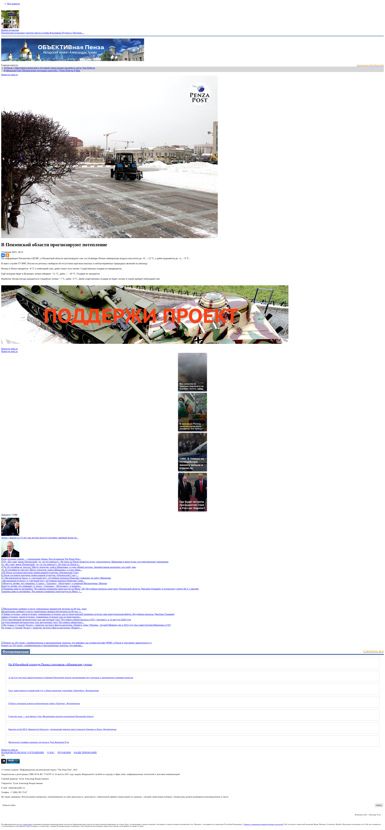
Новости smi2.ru (9, 74)
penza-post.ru (28, 824)
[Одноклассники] (7, 255)
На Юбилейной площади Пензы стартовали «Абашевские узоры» (50, 664)
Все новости (13, 3)
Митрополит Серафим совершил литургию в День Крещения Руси (38, 742)
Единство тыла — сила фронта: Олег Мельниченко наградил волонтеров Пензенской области (51, 716)
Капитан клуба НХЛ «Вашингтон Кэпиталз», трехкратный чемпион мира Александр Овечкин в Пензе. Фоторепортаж (62, 729)
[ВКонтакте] (3, 255)
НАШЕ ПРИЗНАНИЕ (85, 752)
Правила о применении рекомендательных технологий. (264, 824)
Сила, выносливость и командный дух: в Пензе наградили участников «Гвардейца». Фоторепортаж (53, 690)
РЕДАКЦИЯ (64, 752)
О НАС (51, 752)
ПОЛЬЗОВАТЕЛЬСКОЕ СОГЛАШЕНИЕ (22, 752)
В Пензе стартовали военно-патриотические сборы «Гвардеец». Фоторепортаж (44, 703)
